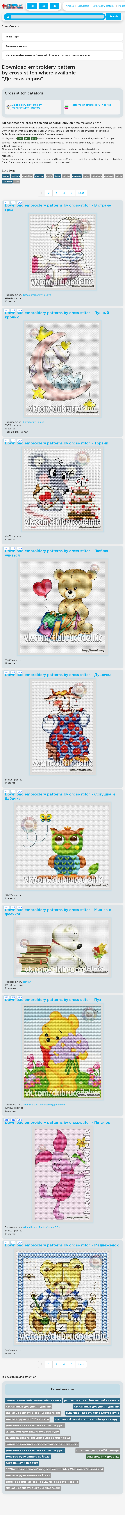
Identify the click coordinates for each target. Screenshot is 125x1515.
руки (16, 181)
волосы (108, 176)
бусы (57, 176)
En (54, 5)
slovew (27, 982)
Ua (43, 5)
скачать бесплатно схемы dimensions (32, 1413)
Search (113, 16)
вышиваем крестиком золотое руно (93, 1413)
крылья (76, 176)
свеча (5, 176)
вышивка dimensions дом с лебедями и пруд (87, 1419)
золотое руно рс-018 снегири (27, 1419)
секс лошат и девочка (103, 1457)
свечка (16, 176)
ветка (119, 176)
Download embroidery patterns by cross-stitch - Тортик (56, 443)
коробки (27, 176)
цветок (39, 176)
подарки (97, 176)
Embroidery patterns (103, 6)
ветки (66, 176)
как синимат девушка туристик (28, 1407)
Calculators (83, 6)
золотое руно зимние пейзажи (27, 1457)
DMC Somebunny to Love (37, 295)
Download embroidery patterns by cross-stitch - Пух (53, 1000)
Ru (32, 5)
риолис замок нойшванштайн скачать (33, 1400)
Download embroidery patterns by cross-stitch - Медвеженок (62, 1245)
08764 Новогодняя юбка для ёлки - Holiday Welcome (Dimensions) (54, 1469)
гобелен (7, 181)
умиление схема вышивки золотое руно (34, 1425)
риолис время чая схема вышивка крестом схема (41, 1444)
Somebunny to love (33, 422)
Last (81, 193)
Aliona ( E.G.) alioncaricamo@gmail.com (44, 1105)
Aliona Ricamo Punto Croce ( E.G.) (41, 1227)
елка (86, 176)
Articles (70, 6)
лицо (49, 176)
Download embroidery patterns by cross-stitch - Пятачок (57, 1122)
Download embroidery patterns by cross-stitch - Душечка (58, 675)
